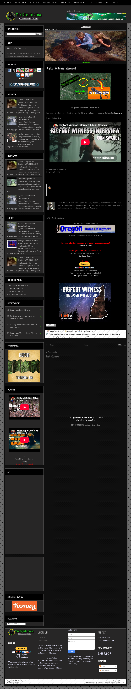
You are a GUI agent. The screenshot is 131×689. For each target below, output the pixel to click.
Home (86, 345)
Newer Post (49, 345)
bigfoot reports (95, 334)
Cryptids (59, 337)
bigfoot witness (115, 334)
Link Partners (42, 641)
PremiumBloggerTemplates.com (114, 682)
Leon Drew (79, 337)
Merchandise (65, 2)
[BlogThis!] (50, 325)
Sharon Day (15, 291)
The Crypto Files (20, 2)
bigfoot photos (85, 334)
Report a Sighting (81, 2)
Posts (103, 666)
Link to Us (41, 637)
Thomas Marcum (17, 285)
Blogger (16, 682)
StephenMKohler (17, 294)
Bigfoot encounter (65, 334)
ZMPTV (115, 2)
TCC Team (7, 2)
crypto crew (66, 337)
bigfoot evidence (76, 334)
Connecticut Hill (51, 337)
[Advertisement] (86, 432)
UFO (15, 48)
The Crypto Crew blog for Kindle (85, 275)
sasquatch (86, 337)
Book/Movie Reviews (50, 2)
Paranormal (22, 48)
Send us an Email (85, 246)
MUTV (107, 2)
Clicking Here (15, 667)
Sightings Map (96, 2)
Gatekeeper (15, 288)
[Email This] (47, 325)
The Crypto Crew (23, 681)
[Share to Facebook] (55, 325)
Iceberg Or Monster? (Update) (28, 240)
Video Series (34, 2)
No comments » (72, 331)
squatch (92, 337)
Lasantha (100, 682)
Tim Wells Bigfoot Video (26, 179)
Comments (105, 671)
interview (73, 337)
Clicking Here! (119, 113)
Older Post (122, 345)
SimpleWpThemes (118, 681)
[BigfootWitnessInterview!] (61, 67)
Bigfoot (10, 48)
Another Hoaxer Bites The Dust (29, 134)
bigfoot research (105, 334)
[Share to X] (52, 325)
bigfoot (57, 334)
